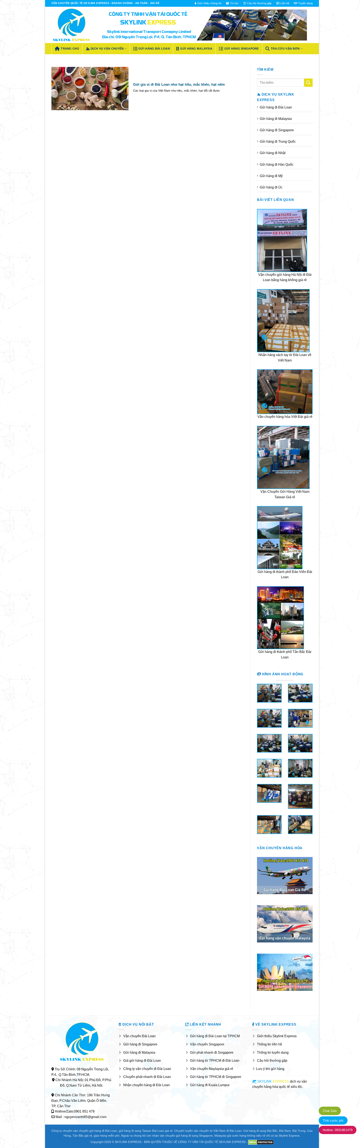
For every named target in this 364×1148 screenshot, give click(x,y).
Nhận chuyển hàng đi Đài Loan (146, 1085)
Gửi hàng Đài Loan (154, 48)
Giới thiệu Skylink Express (277, 1036)
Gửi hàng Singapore (241, 48)
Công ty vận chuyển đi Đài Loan (147, 1069)
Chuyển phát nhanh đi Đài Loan (147, 1077)
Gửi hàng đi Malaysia (276, 118)
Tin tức (234, 3)
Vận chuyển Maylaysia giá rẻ (211, 1069)
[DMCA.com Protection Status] (261, 1142)
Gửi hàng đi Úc (271, 187)
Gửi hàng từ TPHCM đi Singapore (215, 1077)
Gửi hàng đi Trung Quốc (278, 141)
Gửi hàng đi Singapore (277, 130)
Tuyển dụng (305, 3)
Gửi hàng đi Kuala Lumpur (210, 1085)
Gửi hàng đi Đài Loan (276, 107)
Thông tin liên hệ (269, 1044)
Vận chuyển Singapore (207, 1044)
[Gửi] (308, 83)
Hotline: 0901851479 (338, 1130)
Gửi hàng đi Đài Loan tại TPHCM (215, 1036)
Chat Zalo (330, 1111)
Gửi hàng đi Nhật (272, 153)
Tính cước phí (333, 1120)
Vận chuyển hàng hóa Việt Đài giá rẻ (284, 416)
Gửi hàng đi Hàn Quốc (276, 164)
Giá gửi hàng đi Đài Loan (142, 1060)
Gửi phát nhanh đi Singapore (211, 1052)
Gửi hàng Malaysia (196, 48)
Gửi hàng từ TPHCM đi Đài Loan (214, 1060)
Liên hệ (284, 3)
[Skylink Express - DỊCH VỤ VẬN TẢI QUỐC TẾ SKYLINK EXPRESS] (71, 25)
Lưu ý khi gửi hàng (270, 1069)
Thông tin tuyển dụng (273, 1052)
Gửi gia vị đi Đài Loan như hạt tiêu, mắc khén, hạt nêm (179, 85)
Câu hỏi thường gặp (259, 3)
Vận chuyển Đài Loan (139, 1036)
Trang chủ (70, 48)
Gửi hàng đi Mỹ (271, 176)
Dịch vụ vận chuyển (107, 48)
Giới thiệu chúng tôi (209, 3)
